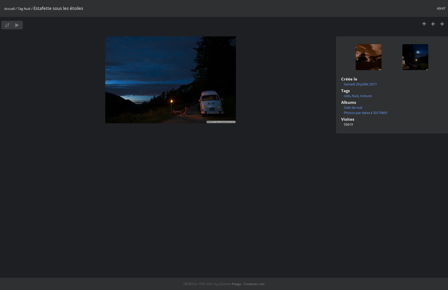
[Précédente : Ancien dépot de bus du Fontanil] (433, 24)
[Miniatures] (424, 24)
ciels (347, 95)
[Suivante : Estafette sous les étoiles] (442, 24)
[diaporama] (17, 25)
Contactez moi (254, 284)
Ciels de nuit (353, 107)
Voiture (366, 95)
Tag (20, 8)
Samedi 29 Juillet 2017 (360, 84)
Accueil (9, 8)
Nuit (27, 8)
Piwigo (236, 284)
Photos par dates (357, 112)
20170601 (380, 112)
